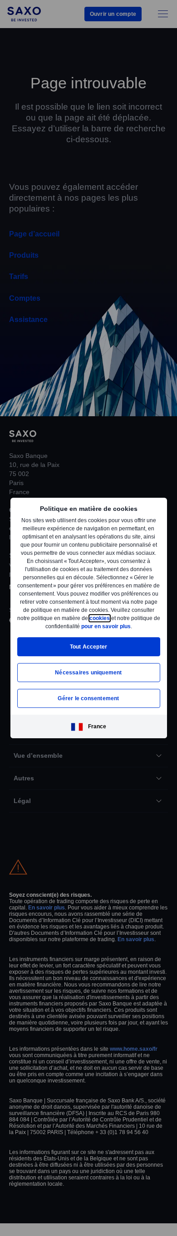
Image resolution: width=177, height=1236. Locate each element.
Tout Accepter (88, 650)
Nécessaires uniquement (88, 676)
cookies (33, 622)
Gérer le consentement (88, 702)
